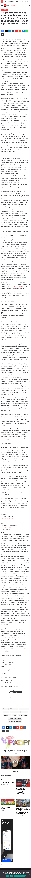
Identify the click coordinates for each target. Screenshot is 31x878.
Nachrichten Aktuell (15, 721)
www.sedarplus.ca (21, 648)
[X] (6, 31)
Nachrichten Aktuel (15, 718)
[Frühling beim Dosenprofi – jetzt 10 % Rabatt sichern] (8, 802)
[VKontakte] (24, 727)
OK (7, 875)
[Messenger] (23, 31)
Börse (6, 712)
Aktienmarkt (24, 709)
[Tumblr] (13, 31)
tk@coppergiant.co (6, 527)
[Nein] (29, 874)
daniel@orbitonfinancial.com (17, 286)
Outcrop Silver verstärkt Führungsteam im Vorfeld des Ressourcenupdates (8, 781)
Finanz (25, 712)
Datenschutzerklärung (20, 875)
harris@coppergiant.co (7, 518)
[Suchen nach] (29, 6)
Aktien (5, 709)
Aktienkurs (14, 709)
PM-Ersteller (4, 27)
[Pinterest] (16, 31)
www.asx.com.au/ (12, 650)
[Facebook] (2, 31)
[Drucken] (7, 731)
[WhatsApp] (26, 31)
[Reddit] (20, 31)
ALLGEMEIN (4, 9)
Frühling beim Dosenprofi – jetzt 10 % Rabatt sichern (7, 807)
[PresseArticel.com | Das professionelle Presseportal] (9, 5)
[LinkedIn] (9, 31)
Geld (14, 715)
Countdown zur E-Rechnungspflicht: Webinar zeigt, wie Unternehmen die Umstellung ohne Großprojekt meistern (22, 791)
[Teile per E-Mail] (2, 34)
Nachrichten (23, 715)
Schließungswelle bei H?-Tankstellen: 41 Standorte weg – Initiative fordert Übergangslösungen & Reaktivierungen (23, 810)
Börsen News (15, 712)
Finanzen (7, 715)
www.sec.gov (4, 650)
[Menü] (2, 6)
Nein (11, 875)
